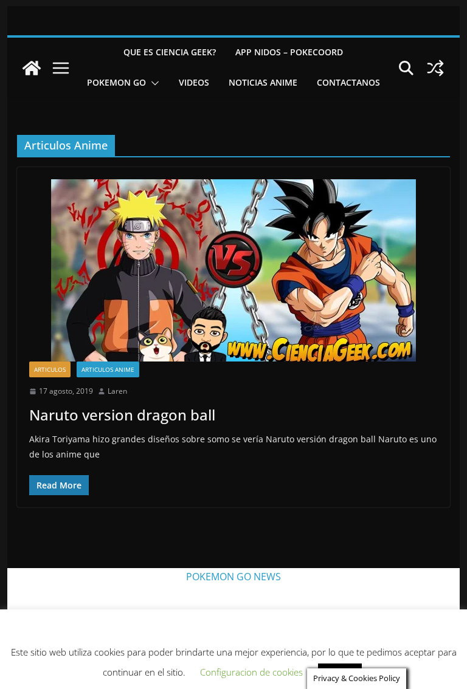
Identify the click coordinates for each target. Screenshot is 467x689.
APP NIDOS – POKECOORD (289, 52)
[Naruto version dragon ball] (233, 270)
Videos (194, 82)
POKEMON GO (116, 82)
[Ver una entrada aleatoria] (435, 68)
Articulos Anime (107, 369)
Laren (117, 391)
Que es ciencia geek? (169, 52)
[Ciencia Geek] (31, 68)
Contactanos (348, 82)
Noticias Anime (263, 82)
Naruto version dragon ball (122, 415)
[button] (152, 83)
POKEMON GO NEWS (233, 576)
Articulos (50, 369)
